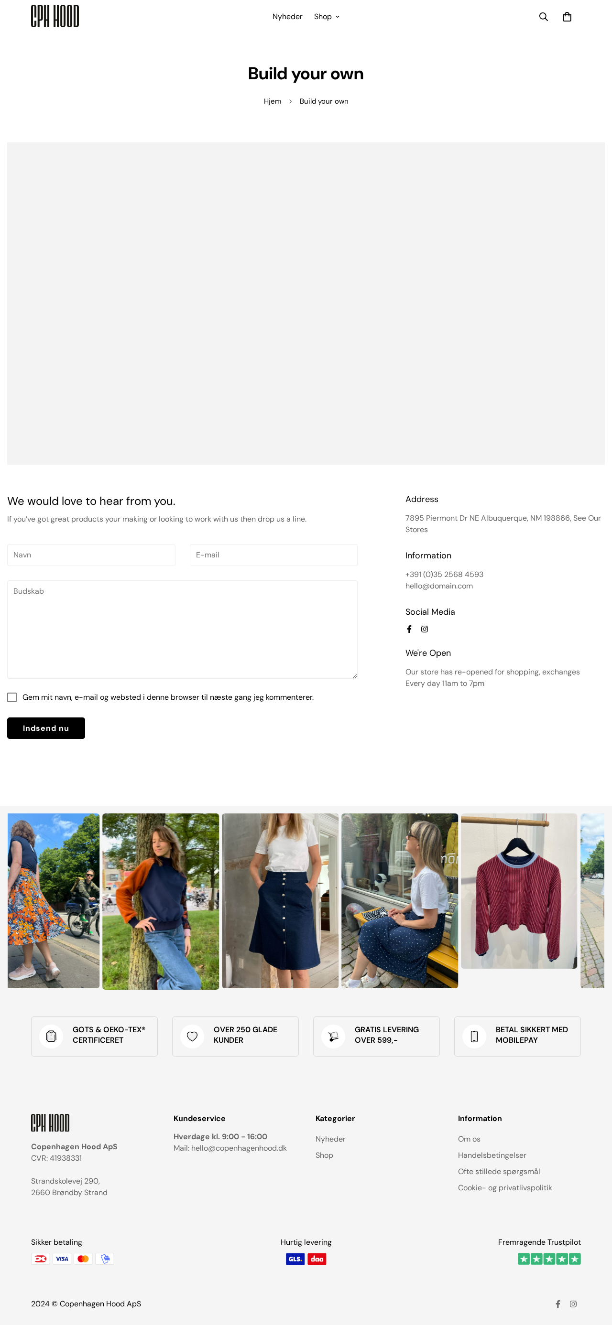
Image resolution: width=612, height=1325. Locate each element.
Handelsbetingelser (492, 1155)
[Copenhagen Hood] (55, 16)
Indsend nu (46, 728)
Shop (323, 16)
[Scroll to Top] (593, 1273)
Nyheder (288, 16)
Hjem (272, 101)
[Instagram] (424, 629)
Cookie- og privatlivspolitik (505, 1188)
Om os (469, 1139)
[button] (567, 17)
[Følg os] (409, 629)
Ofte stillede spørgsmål (499, 1171)
